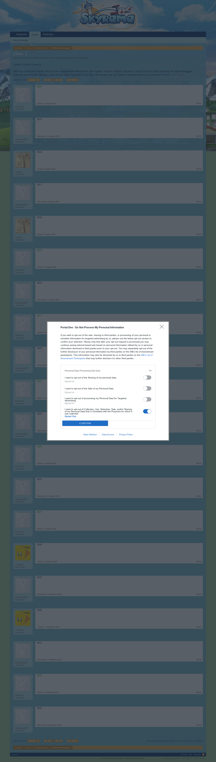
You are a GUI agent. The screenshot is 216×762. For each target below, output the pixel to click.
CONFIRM (85, 423)
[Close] (163, 328)
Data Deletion (90, 434)
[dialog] (108, 381)
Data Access (108, 434)
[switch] (147, 377)
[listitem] (108, 370)
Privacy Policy (126, 434)
